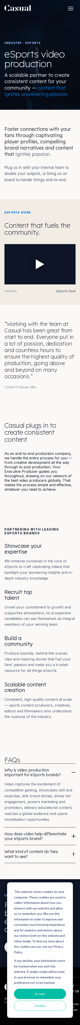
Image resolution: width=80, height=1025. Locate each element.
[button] (40, 264)
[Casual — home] (17, 8)
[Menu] (71, 8)
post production (37, 467)
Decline (40, 1006)
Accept (40, 994)
